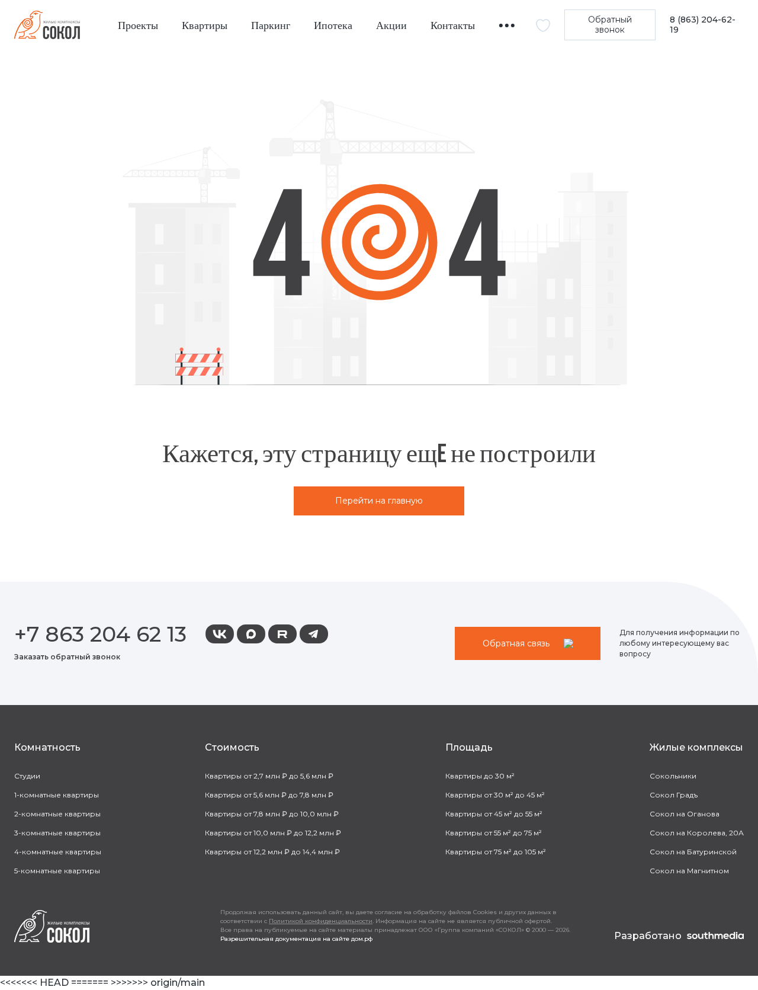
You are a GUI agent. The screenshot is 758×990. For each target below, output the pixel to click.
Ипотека (333, 26)
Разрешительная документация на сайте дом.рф (296, 939)
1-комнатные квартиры (56, 794)
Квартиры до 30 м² (480, 775)
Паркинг (270, 26)
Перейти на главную (379, 500)
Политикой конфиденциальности (320, 921)
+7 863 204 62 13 (100, 634)
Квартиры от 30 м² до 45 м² (495, 794)
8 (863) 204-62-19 (702, 25)
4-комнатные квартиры (57, 851)
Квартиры (204, 26)
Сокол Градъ (674, 794)
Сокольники (673, 775)
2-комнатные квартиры (57, 813)
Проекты (138, 26)
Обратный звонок (610, 24)
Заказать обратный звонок (67, 656)
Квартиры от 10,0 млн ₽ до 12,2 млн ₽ (273, 832)
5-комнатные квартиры (57, 870)
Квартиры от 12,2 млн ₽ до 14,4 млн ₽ (272, 851)
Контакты (453, 26)
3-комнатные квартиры (57, 832)
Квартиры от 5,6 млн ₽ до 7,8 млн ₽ (269, 794)
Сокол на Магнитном (689, 870)
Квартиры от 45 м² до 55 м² (493, 813)
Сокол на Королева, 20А (697, 832)
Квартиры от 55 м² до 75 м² (493, 832)
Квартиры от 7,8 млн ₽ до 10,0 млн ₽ (272, 813)
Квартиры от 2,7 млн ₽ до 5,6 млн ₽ (269, 775)
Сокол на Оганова (685, 813)
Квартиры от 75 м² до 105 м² (495, 851)
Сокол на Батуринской (693, 851)
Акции (391, 26)
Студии (27, 775)
